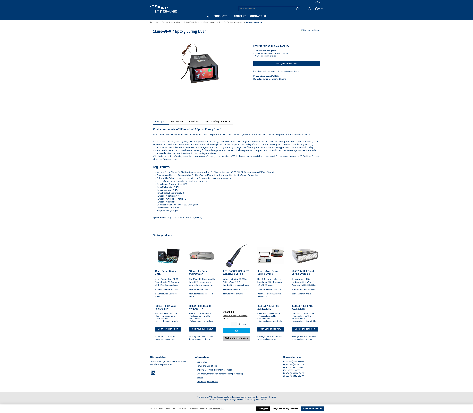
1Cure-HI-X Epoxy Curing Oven (199, 272)
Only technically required (285, 409)
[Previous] (155, 288)
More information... (216, 409)
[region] (200, 67)
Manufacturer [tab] (177, 122)
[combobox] (267, 8)
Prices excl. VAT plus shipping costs (235, 317)
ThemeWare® (260, 400)
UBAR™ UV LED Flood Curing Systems (303, 272)
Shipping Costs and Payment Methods (214, 370)
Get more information (236, 338)
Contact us (202, 362)
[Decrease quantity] (228, 324)
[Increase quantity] (239, 324)
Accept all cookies (312, 409)
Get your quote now (286, 64)
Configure (263, 409)
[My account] (309, 9)
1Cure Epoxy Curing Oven (166, 272)
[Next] (318, 288)
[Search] (297, 8)
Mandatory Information (207, 382)
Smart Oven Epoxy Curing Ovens (267, 272)
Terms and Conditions (207, 366)
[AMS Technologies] (208, 16)
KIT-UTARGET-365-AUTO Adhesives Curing (236, 272)
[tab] (161, 122)
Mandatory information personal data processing (220, 374)
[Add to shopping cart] (236, 330)
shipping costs (222, 397)
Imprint (200, 378)
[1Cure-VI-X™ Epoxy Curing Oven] (200, 67)
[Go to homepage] (163, 9)
